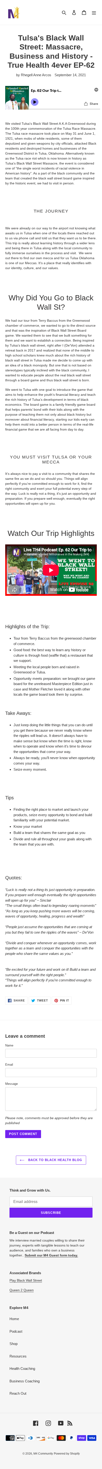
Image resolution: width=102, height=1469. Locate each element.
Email (9, 1064)
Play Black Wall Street (25, 1280)
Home (14, 1319)
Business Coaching (24, 1381)
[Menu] (94, 12)
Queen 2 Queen (21, 1290)
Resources (18, 1356)
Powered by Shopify (67, 1453)
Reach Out (17, 1393)
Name (9, 1045)
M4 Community (43, 1453)
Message (11, 1084)
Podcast (15, 1331)
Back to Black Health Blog (54, 1160)
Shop (13, 1344)
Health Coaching (22, 1369)
